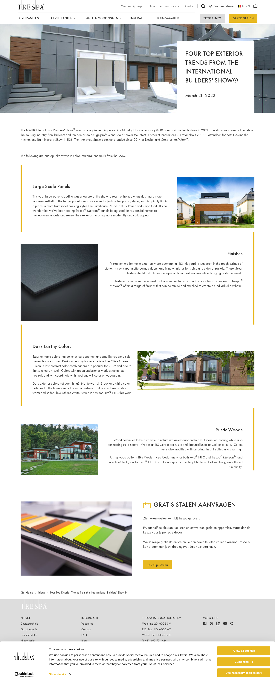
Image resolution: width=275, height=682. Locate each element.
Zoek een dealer (224, 6)
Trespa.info (212, 18)
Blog (84, 640)
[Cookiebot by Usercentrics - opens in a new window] (24, 675)
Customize (242, 661)
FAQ (84, 635)
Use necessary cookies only (244, 672)
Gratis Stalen (243, 18)
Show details (57, 674)
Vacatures (87, 623)
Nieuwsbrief (28, 640)
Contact (86, 629)
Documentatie (29, 635)
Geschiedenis (29, 629)
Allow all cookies (244, 650)
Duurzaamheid (29, 623)
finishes (150, 286)
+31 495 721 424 (156, 640)
